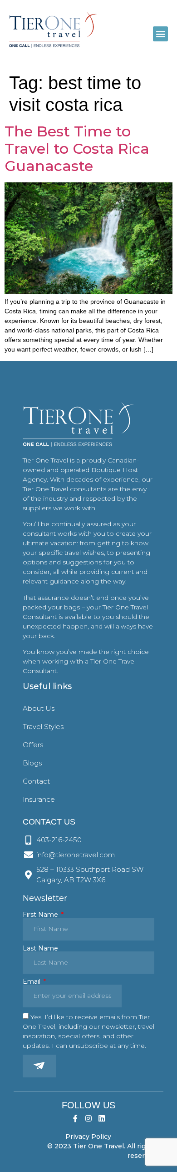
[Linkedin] (101, 1118)
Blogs (32, 763)
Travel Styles (43, 726)
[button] (160, 33)
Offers (33, 744)
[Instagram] (88, 1118)
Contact (36, 781)
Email (32, 981)
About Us (38, 708)
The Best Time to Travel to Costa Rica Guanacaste (77, 148)
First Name (41, 914)
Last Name (40, 948)
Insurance (39, 799)
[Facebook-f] (75, 1118)
